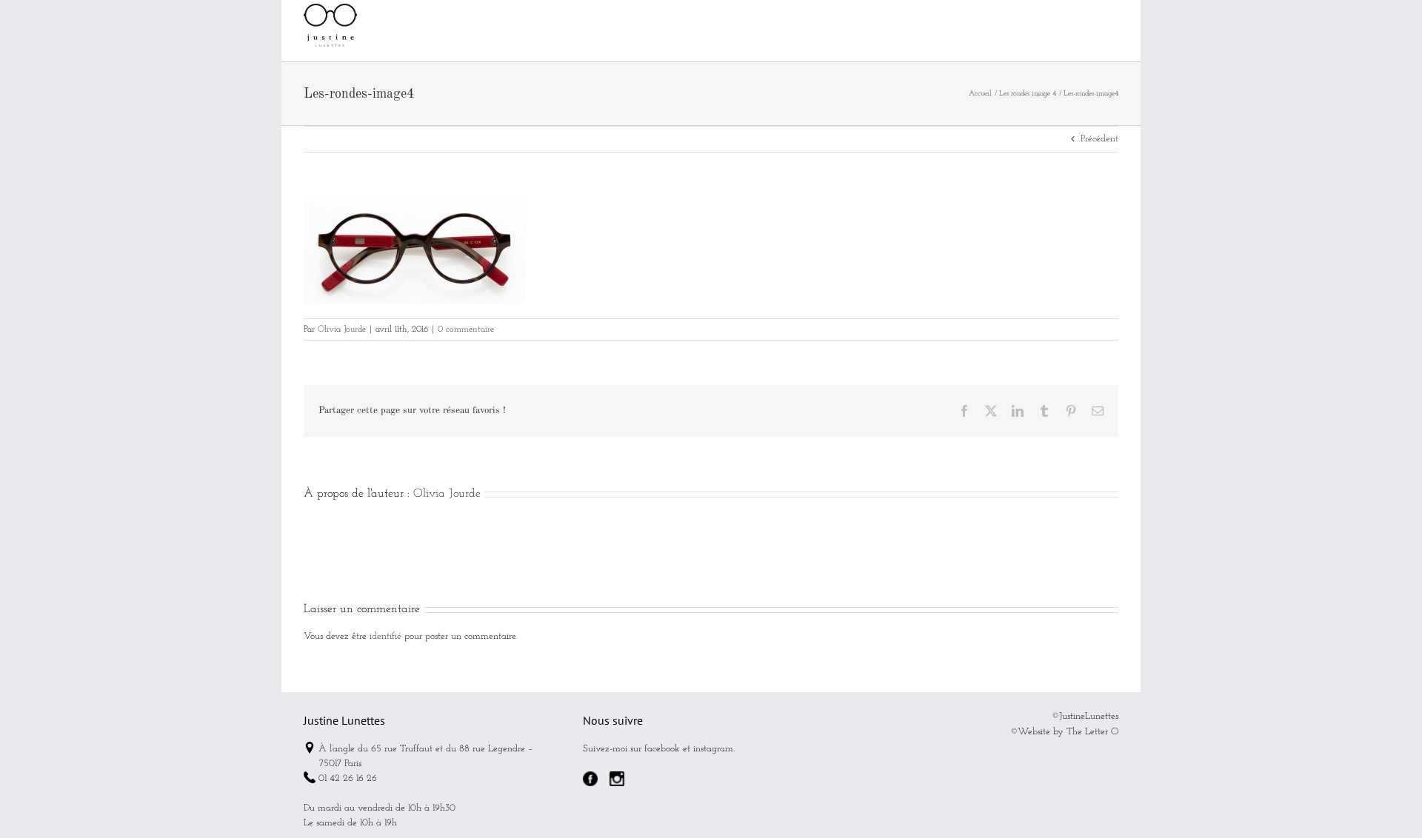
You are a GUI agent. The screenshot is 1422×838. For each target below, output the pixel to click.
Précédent (1099, 139)
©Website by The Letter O (1064, 732)
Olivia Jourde (342, 329)
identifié (385, 636)
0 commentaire (466, 329)
